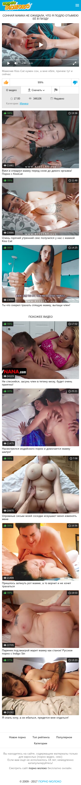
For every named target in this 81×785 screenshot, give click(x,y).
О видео (11, 90)
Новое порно (17, 737)
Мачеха (24, 103)
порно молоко (38, 768)
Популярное (64, 737)
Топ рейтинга (41, 737)
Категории (40, 743)
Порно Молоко (49, 781)
